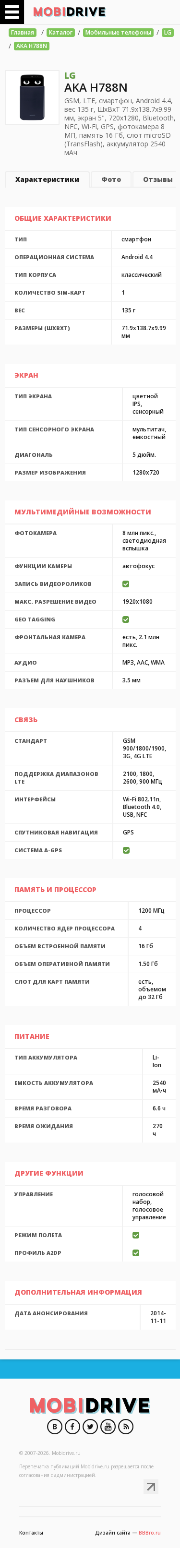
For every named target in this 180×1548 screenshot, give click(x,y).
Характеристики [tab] (47, 179)
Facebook (72, 1426)
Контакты (31, 1532)
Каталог (60, 32)
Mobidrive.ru (70, 12)
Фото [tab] (111, 179)
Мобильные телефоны (118, 32)
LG (167, 32)
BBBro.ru (150, 1532)
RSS (125, 1426)
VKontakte (54, 1426)
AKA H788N (31, 46)
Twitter (90, 1426)
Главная (22, 32)
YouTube (108, 1426)
